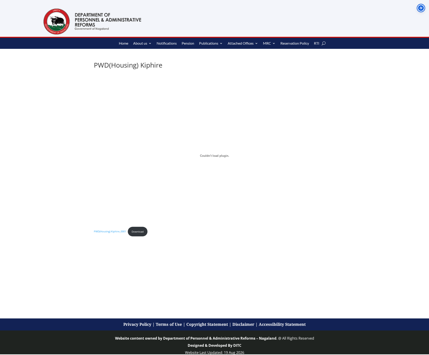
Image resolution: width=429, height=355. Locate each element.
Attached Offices (241, 43)
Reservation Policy (294, 43)
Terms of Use (169, 324)
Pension (188, 43)
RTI (316, 43)
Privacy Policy (137, 324)
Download (138, 231)
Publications (208, 43)
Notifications (167, 43)
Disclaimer (243, 324)
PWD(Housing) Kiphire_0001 (110, 231)
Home (123, 43)
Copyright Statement (207, 324)
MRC (267, 43)
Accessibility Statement (282, 324)
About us (140, 43)
